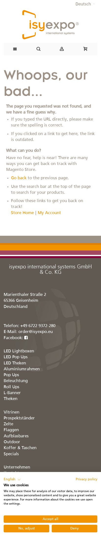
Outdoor (12, 442)
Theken (10, 399)
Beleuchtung (16, 381)
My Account (49, 213)
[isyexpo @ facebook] (26, 338)
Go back (18, 178)
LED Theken (15, 363)
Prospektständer (19, 418)
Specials (11, 454)
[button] (85, 4)
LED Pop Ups (16, 357)
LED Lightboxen (19, 351)
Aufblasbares (16, 436)
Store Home (22, 213)
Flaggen (11, 430)
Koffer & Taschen (20, 448)
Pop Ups (11, 375)
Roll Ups (11, 387)
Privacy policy (86, 479)
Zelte (8, 424)
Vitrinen (11, 412)
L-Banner (12, 393)
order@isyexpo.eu (35, 332)
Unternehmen (17, 467)
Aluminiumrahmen (22, 369)
